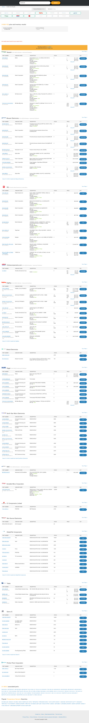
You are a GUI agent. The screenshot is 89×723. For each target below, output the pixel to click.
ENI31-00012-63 (5, 355)
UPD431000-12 (5, 454)
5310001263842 (5, 621)
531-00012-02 (5, 672)
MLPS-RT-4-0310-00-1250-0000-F (9, 695)
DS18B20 (16, 702)
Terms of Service (33, 717)
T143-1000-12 (5, 509)
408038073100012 (6, 393)
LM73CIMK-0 (57, 703)
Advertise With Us (62, 717)
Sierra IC (10, 612)
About (42, 714)
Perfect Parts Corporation (15, 663)
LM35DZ (52, 703)
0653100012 (5, 624)
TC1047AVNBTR (11, 703)
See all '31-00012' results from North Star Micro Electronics (15, 458)
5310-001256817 (6, 676)
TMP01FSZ (27, 703)
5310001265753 (5, 647)
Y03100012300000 (6, 162)
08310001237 (5, 66)
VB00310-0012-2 (6, 158)
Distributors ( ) (51, 9)
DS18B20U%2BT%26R (36, 703)
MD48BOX (4, 598)
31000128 (4, 560)
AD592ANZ (79, 702)
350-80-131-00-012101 (7, 167)
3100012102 (5, 632)
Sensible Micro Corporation (15, 484)
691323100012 (5, 124)
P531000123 (5, 571)
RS (17, 187)
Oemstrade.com (8, 3)
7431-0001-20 (5, 193)
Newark (19, 52)
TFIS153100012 (5, 552)
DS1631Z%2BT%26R (26, 705)
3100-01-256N (5, 426)
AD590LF (83, 703)
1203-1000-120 (5, 326)
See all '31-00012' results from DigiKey (10, 341)
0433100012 (5, 563)
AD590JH (11, 702)
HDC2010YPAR (45, 703)
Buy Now (83, 58)
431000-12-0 (5, 435)
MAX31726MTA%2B (23, 702)
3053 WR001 (5, 173)
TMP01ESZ (4, 703)
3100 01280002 (5, 288)
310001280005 (5, 443)
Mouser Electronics (23, 118)
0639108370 (5, 373)
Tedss (9, 583)
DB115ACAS (5, 589)
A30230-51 (4, 602)
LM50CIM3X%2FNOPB (15, 705)
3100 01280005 (5, 390)
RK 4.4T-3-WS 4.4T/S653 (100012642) (7, 253)
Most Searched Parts (49, 714)
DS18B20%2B (5, 702)
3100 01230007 (5, 382)
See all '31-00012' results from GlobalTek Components (14, 575)
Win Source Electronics (14, 518)
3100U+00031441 (5, 705)
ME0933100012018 (6, 639)
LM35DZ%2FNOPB (20, 703)
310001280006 (5, 419)
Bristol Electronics (12, 349)
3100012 (4, 548)
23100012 (4, 556)
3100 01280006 (5, 397)
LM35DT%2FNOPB (76, 703)
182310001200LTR (6, 537)
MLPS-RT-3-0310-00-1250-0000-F (69, 693)
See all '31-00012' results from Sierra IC (10, 654)
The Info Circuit (58, 714)
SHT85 (30, 702)
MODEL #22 (5, 594)
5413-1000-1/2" (5, 230)
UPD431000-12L (6, 450)
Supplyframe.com (51, 719)
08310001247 (5, 84)
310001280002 (5, 422)
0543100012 (5, 58)
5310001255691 (5, 650)
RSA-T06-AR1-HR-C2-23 (7, 244)
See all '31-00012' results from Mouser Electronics (13, 179)
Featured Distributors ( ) (38, 9)
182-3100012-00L (6, 489)
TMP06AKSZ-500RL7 (43, 702)
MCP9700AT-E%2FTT (71, 702)
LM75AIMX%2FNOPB (66, 703)
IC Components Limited (14, 503)
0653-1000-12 (5, 668)
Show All (72, 61)
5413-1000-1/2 (5, 94)
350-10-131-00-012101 (7, 295)
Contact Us (37, 714)
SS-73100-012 (5, 358)
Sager (16, 368)
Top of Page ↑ (84, 51)
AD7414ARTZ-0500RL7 (54, 702)
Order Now (83, 124)
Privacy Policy (26, 717)
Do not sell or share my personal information (48, 717)
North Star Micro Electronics (16, 413)
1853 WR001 (5, 153)
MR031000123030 (6, 545)
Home (3, 6)
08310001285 (5, 75)
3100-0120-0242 (5, 237)
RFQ (83, 193)
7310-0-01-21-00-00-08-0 (7, 103)
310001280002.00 (6, 379)
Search (55, 2)
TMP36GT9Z (35, 702)
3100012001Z (5, 567)
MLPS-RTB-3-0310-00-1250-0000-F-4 (25, 695)
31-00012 (49, 47)
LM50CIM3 (63, 702)
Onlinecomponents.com (24, 265)
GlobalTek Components (14, 532)
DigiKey (19, 283)
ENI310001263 (5, 541)
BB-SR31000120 (6, 149)
